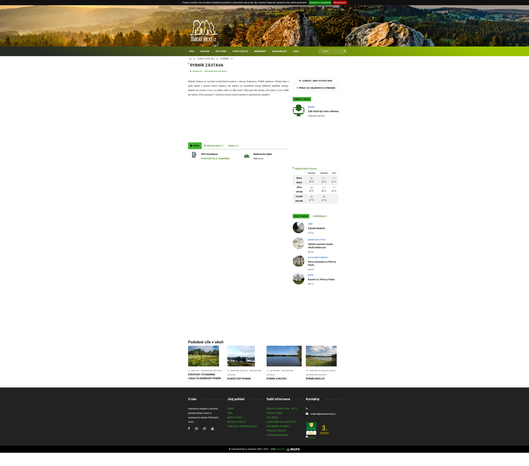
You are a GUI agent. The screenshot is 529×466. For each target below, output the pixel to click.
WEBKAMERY (260, 51)
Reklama (311, 107)
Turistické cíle (206, 58)
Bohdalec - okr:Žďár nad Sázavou (210, 71)
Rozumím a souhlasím (320, 2)
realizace (281, 449)
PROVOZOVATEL (275, 413)
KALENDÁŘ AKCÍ (279, 51)
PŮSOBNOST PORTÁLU (278, 426)
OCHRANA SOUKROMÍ (277, 435)
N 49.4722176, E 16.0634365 (215, 158)
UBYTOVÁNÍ (220, 51)
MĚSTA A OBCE (234, 417)
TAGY (229, 413)
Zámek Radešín (316, 228)
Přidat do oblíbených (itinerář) (316, 88)
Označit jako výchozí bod (316, 81)
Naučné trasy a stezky (316, 240)
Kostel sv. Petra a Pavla (321, 279)
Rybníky (224, 58)
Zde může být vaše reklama (323, 111)
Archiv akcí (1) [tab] (214, 146)
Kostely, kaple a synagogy (318, 257)
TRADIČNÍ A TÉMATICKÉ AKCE (242, 426)
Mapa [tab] (195, 145)
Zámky (310, 224)
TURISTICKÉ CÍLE (240, 51)
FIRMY (230, 408)
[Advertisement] (238, 121)
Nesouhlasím (340, 2)
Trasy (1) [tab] (233, 146)
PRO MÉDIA (272, 417)
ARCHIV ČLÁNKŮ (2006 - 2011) (282, 408)
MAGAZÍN (204, 51)
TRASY (296, 51)
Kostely (311, 275)
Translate (209, 12)
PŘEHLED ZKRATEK (276, 430)
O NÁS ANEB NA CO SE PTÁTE (281, 422)
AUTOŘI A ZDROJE (236, 422)
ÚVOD (191, 51)
